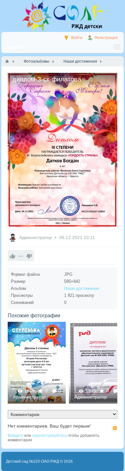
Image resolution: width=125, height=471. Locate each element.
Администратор (36, 237)
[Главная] (7, 61)
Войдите (15, 435)
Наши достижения (81, 288)
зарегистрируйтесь (49, 435)
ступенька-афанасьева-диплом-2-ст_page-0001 (37, 362)
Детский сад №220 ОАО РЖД (32, 461)
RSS (114, 428)
